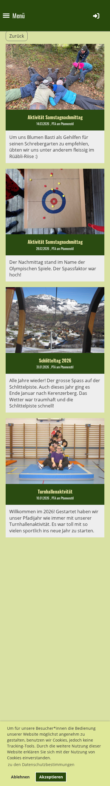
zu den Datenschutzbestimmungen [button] (41, 764)
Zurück (16, 36)
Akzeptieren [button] (51, 777)
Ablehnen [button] (20, 777)
